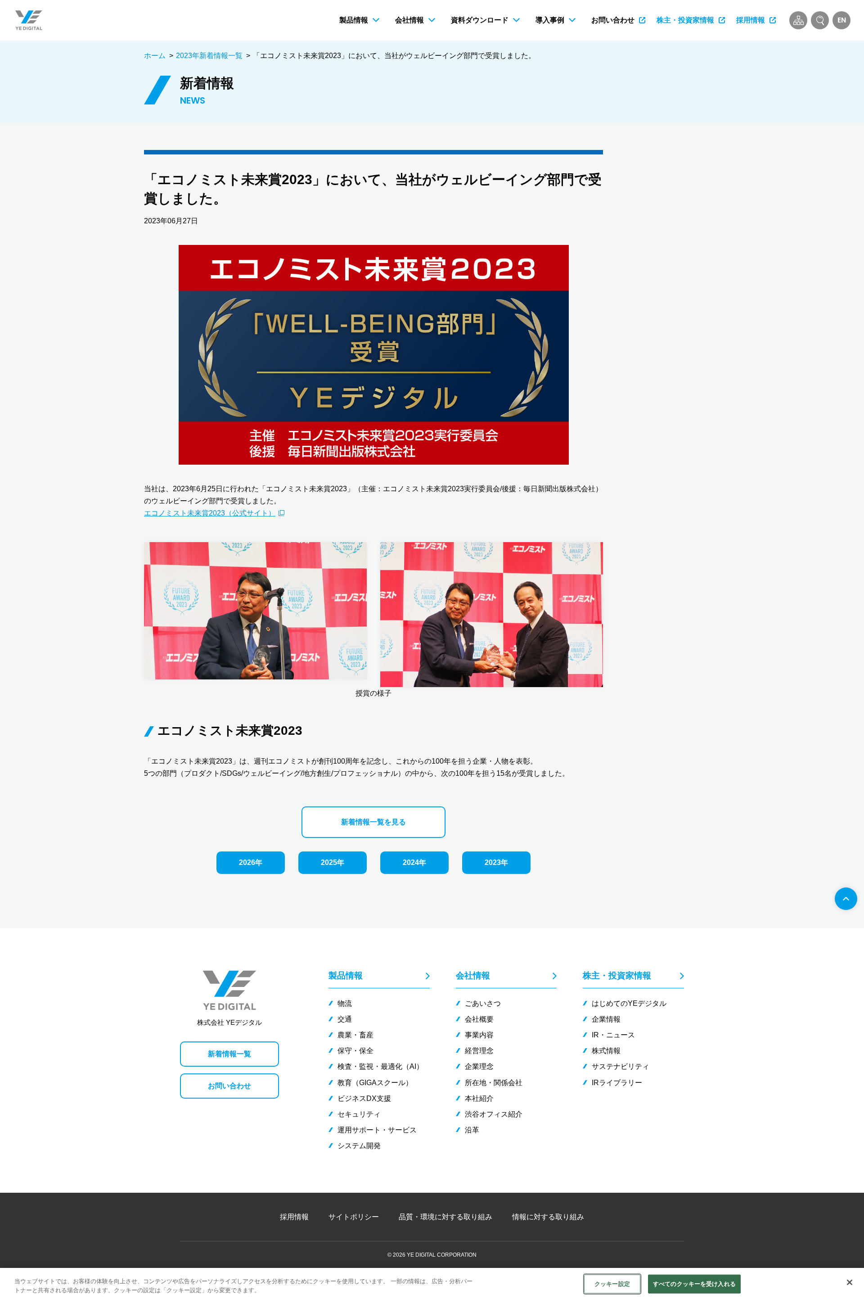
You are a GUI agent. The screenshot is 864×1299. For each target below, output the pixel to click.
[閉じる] (850, 1282)
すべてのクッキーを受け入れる (694, 1284)
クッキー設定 (612, 1284)
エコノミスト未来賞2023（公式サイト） (209, 513)
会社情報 (473, 975)
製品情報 (345, 975)
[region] (432, 1283)
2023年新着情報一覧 (209, 55)
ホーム (155, 55)
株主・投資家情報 (617, 975)
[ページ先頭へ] (846, 898)
